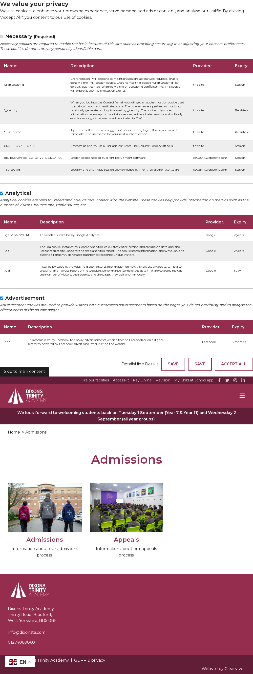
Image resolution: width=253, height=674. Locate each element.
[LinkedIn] (243, 380)
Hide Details (146, 364)
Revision (163, 380)
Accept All (234, 364)
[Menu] (242, 396)
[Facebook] (219, 380)
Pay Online (142, 380)
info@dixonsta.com (26, 632)
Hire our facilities (95, 380)
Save (173, 364)
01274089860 (21, 642)
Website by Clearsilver (223, 668)
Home (14, 432)
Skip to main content (24, 371)
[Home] (27, 396)
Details (128, 364)
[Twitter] (227, 380)
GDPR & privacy (89, 660)
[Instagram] (235, 380)
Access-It (121, 380)
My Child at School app (193, 380)
